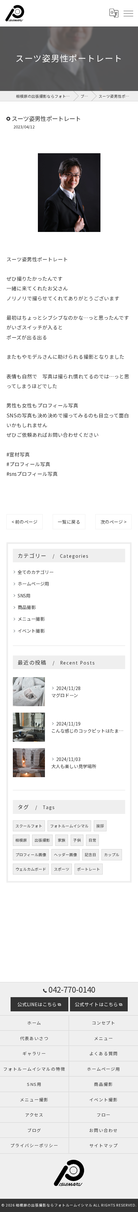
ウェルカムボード (30, 869)
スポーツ (61, 869)
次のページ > (113, 521)
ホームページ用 (33, 583)
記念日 (90, 854)
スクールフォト (28, 825)
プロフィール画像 (30, 854)
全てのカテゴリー (36, 572)
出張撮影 (42, 840)
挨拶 (100, 825)
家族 (61, 840)
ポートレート (88, 869)
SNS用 (24, 595)
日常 (92, 840)
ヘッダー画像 (65, 854)
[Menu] (128, 13)
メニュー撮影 (31, 619)
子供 (77, 840)
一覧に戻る (69, 521)
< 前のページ (25, 521)
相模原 (21, 840)
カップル (111, 854)
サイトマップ (103, 1145)
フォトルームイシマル (69, 825)
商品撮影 (27, 607)
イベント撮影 (31, 630)
